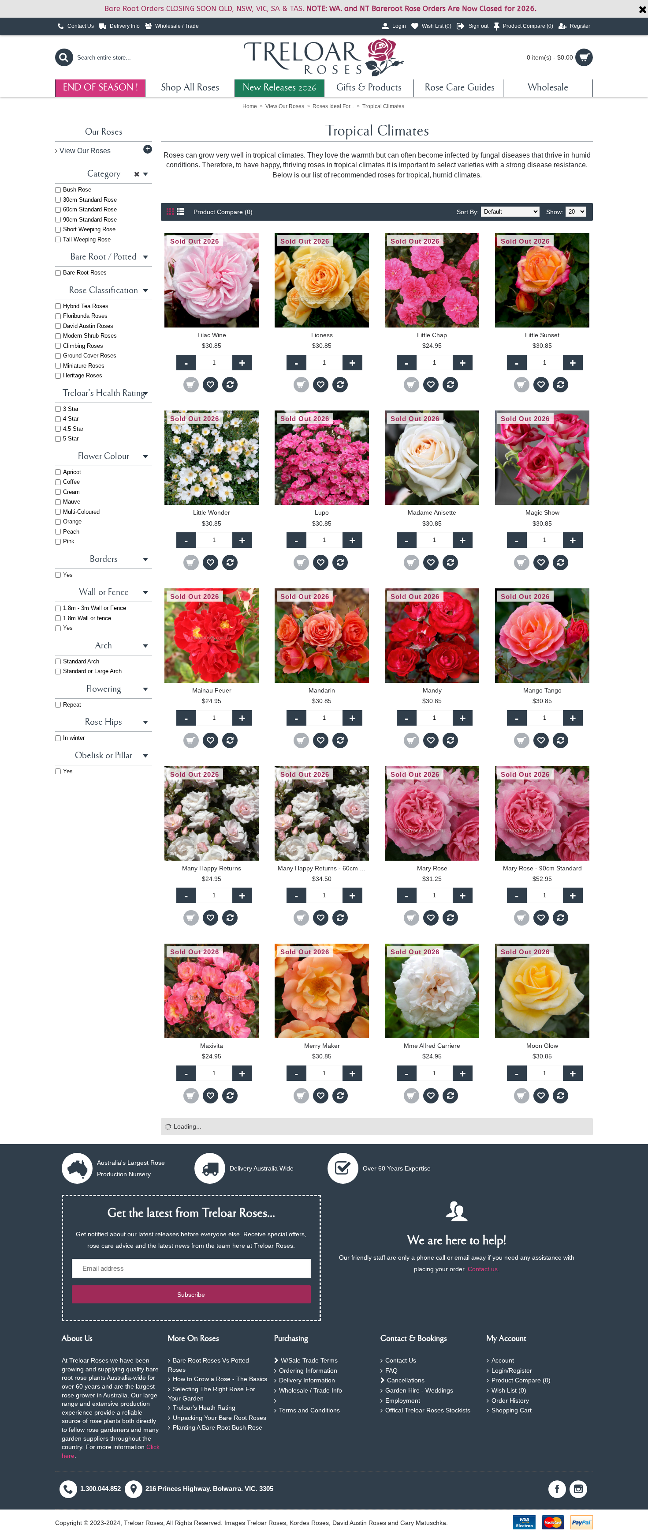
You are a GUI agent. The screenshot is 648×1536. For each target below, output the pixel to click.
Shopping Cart (512, 1410)
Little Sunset (542, 335)
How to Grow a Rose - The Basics (220, 1378)
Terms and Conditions (309, 1410)
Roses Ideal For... (333, 106)
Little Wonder (211, 512)
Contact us (483, 1268)
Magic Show (542, 512)
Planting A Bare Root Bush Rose (217, 1427)
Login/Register (512, 1370)
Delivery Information (307, 1380)
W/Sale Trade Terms (309, 1360)
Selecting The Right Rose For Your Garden (211, 1393)
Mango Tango (542, 690)
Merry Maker (322, 1045)
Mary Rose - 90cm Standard (542, 868)
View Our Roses (284, 106)
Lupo (322, 512)
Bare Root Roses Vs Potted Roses (208, 1365)
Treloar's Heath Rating (204, 1407)
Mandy (432, 690)
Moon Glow (542, 1045)
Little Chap (432, 335)
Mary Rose (432, 868)
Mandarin (322, 690)
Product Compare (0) (223, 211)
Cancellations (406, 1380)
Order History (510, 1400)
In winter (74, 737)
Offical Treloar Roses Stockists (427, 1410)
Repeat (72, 704)
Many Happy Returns (211, 868)
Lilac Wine (211, 335)
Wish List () (509, 1390)
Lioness (322, 335)
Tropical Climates (383, 106)
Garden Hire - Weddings (419, 1390)
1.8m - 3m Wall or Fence (94, 608)
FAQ (391, 1370)
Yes (68, 575)
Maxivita (211, 1045)
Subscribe (191, 1294)
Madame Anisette (432, 512)
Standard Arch (81, 661)
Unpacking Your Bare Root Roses (219, 1417)
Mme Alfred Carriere (432, 1045)
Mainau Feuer (211, 690)
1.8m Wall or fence (87, 618)
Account (503, 1360)
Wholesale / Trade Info (310, 1390)
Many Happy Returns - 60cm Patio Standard (323, 868)
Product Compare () (521, 1380)
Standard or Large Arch (92, 671)
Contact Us (400, 1360)
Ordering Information (308, 1370)
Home (249, 106)
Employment (402, 1400)
